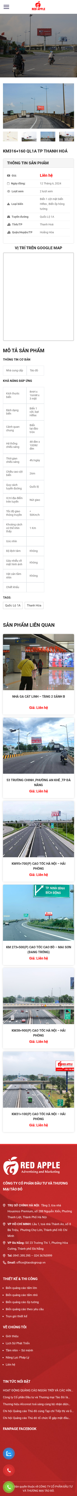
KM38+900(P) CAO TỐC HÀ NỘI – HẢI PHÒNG (39, 1033)
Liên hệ (10, 1364)
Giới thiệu (12, 1336)
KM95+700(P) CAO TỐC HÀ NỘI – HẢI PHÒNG (39, 866)
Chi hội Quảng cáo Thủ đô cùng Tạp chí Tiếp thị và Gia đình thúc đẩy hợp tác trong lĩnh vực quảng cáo (38, 1412)
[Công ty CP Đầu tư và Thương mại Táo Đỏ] (38, 7)
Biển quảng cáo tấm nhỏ (22, 1295)
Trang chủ (9, 59)
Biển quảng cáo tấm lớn (21, 1288)
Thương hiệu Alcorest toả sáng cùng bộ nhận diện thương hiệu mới (35, 1405)
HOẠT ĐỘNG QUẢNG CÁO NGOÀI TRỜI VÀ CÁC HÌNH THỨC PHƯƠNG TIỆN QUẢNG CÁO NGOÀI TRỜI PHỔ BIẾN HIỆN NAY (38, 1391)
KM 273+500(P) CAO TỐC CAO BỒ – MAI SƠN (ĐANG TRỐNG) (38, 949)
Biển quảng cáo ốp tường (22, 1302)
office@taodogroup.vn (30, 1262)
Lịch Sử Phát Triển (18, 1343)
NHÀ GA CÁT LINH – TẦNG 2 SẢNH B (38, 696)
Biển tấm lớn (49, 59)
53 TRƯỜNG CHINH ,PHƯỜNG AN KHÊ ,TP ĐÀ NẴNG (39, 782)
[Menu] (6, 7)
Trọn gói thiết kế (16, 1316)
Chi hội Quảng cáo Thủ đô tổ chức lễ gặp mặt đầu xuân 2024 (35, 1419)
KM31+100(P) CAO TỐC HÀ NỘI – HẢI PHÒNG (39, 1116)
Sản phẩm (28, 59)
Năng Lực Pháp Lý (17, 1357)
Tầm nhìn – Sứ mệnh (19, 1350)
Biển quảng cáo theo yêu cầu (25, 1309)
